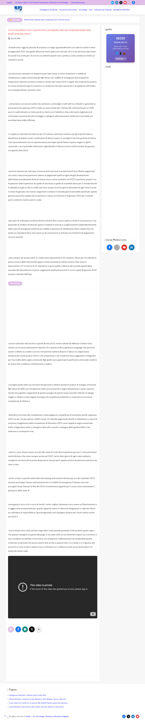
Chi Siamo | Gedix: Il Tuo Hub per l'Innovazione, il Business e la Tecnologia (41, 2)
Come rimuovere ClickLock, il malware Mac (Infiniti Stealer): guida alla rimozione (38, 703)
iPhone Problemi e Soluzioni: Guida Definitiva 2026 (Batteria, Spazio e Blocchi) (37, 699)
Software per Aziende (103, 9)
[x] (117, 247)
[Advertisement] (52, 318)
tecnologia (83, 9)
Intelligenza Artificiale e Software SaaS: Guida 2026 (27, 695)
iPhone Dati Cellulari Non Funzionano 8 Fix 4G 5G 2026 (46, 19)
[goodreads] (137, 2)
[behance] (112, 2)
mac (90, 9)
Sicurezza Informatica (68, 9)
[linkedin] (116, 2)
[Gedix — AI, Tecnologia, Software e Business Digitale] (18, 10)
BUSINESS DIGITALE (121, 9)
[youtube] (125, 2)
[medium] (129, 2)
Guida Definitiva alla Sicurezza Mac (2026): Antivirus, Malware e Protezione (36, 707)
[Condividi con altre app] (38, 629)
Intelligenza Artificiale (49, 9)
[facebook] (133, 2)
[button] (18, 629)
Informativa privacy (78, 2)
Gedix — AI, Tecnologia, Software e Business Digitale (47, 716)
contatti (9, 2)
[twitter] (120, 2)
